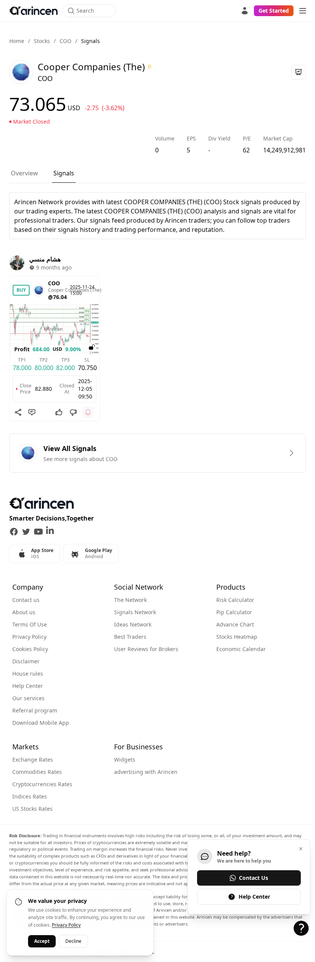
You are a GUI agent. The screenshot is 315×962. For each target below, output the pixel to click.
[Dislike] (73, 412)
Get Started (274, 10)
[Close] (300, 848)
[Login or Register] (244, 11)
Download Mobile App (40, 722)
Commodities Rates (37, 771)
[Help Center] (301, 928)
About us (23, 612)
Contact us (26, 599)
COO (65, 41)
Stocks (42, 41)
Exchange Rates (32, 759)
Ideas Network (132, 624)
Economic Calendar (241, 649)
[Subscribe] (88, 412)
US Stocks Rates (32, 808)
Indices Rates (29, 796)
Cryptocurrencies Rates (42, 784)
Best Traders (130, 636)
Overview (24, 173)
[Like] (58, 412)
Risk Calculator (235, 599)
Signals (63, 173)
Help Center (27, 685)
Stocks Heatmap (236, 636)
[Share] (18, 412)
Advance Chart (235, 624)
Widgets (124, 759)
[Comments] (32, 412)
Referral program (34, 710)
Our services (28, 698)
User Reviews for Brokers (146, 649)
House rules (27, 673)
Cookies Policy (30, 649)
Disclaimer (26, 661)
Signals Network (135, 612)
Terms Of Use (29, 624)
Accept (42, 941)
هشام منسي (45, 259)
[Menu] (302, 10)
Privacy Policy (29, 636)
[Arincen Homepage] (33, 10)
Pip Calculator (234, 612)
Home (16, 41)
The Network (130, 599)
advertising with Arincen (145, 771)
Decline (73, 941)
